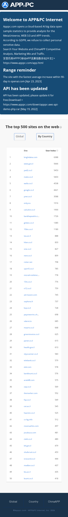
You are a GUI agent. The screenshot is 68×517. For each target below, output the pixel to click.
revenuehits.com (31, 426)
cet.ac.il (27, 406)
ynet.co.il (28, 196)
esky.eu (27, 203)
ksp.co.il (27, 308)
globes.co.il (29, 222)
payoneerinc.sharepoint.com (36, 314)
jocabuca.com (30, 432)
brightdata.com (30, 157)
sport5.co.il (29, 268)
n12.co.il (27, 288)
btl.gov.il (27, 445)
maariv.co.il (29, 327)
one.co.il (27, 249)
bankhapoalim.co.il (32, 216)
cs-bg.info (28, 419)
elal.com (27, 367)
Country (33, 501)
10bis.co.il (28, 229)
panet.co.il (28, 340)
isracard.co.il (29, 458)
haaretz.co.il (29, 413)
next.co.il (28, 255)
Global (20, 136)
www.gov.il (28, 163)
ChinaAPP (54, 501)
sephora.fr (28, 301)
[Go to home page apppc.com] (19, 5)
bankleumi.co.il (30, 373)
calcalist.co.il (29, 209)
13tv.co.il (28, 281)
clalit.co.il (28, 439)
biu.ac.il (27, 472)
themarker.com (30, 393)
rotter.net (28, 262)
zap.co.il (27, 386)
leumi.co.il (28, 478)
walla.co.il (28, 183)
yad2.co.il (28, 170)
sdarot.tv (28, 321)
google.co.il (29, 190)
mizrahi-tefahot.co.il (32, 275)
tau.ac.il (27, 236)
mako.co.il (28, 177)
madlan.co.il (29, 465)
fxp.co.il (27, 399)
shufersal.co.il (30, 452)
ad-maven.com (30, 294)
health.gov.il (29, 347)
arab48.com (29, 380)
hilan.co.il (28, 242)
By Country (45, 136)
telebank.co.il (29, 360)
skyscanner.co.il (31, 354)
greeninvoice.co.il (31, 334)
